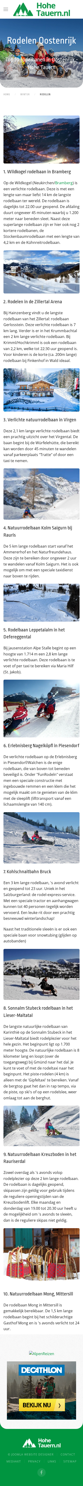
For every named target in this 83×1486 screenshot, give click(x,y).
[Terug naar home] (41, 9)
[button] (5, 9)
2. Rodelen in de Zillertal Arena (32, 301)
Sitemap (70, 1461)
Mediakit (13, 1461)
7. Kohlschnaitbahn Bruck (27, 871)
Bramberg (64, 182)
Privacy (34, 1461)
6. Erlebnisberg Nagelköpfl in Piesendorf (41, 745)
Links (52, 1461)
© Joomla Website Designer (30, 1454)
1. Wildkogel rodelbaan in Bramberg (37, 171)
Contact (68, 1454)
